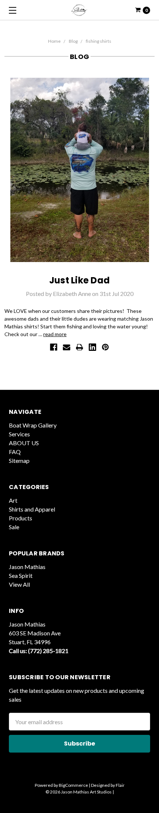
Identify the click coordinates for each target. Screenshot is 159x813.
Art (13, 500)
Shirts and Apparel (32, 509)
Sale (14, 526)
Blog (73, 41)
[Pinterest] (105, 347)
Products (20, 517)
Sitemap (19, 460)
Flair (120, 785)
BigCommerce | (74, 785)
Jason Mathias (27, 566)
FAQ (15, 451)
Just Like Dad (79, 280)
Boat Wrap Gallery (33, 425)
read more (55, 334)
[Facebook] (53, 347)
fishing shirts (98, 41)
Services (19, 433)
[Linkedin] (92, 347)
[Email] (66, 347)
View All (19, 584)
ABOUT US (24, 442)
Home (54, 41)
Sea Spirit (21, 575)
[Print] (79, 347)
